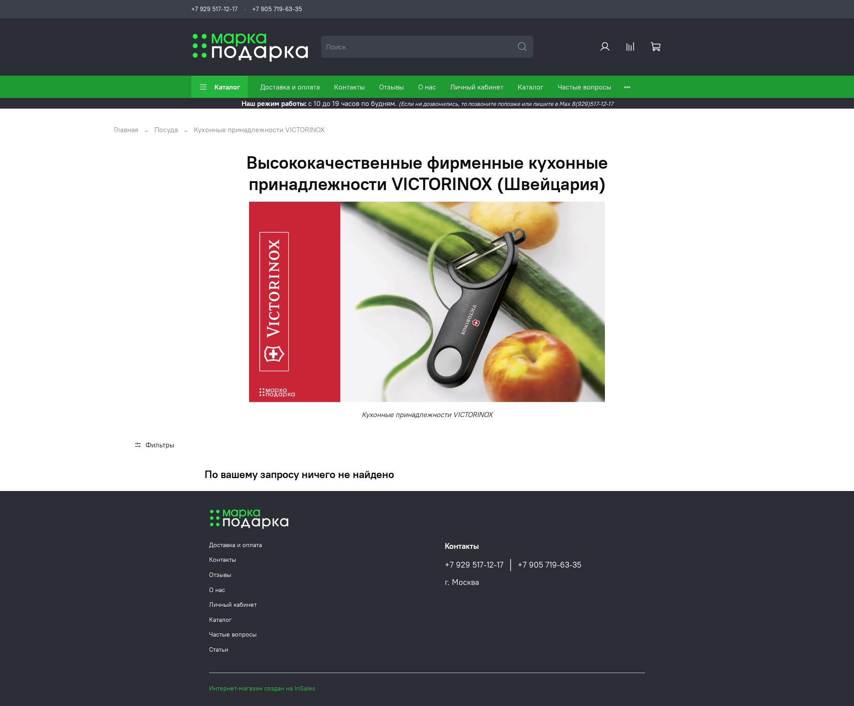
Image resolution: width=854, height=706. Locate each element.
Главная (126, 129)
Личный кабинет (477, 86)
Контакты (349, 86)
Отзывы (391, 86)
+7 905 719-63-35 (277, 9)
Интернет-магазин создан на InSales (262, 688)
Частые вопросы (584, 86)
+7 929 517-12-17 (214, 9)
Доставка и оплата (290, 86)
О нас (427, 86)
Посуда (166, 129)
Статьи (218, 649)
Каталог (227, 86)
